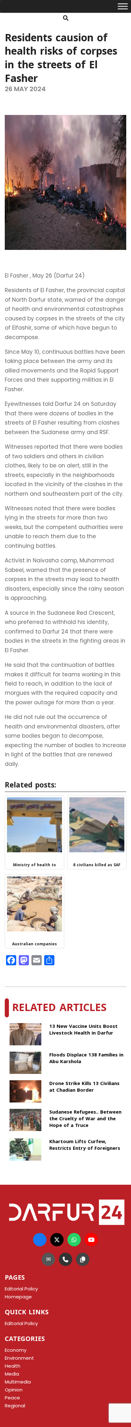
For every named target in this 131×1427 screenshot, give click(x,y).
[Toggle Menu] (123, 6)
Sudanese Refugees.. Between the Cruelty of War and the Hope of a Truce (85, 1119)
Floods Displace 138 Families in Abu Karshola (86, 1059)
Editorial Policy (21, 1323)
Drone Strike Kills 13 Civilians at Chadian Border (84, 1087)
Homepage (18, 1296)
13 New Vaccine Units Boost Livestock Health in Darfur (83, 1030)
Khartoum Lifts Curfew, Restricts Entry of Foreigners (84, 1145)
